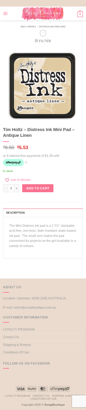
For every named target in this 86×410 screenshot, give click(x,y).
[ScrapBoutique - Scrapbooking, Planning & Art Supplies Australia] (42, 13)
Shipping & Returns (17, 344)
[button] (5, 13)
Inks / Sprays (28, 26)
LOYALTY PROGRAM (19, 329)
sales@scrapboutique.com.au (35, 307)
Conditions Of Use (16, 352)
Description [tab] (15, 212)
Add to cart (38, 188)
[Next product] (43, 33)
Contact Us (11, 337)
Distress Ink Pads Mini (52, 26)
